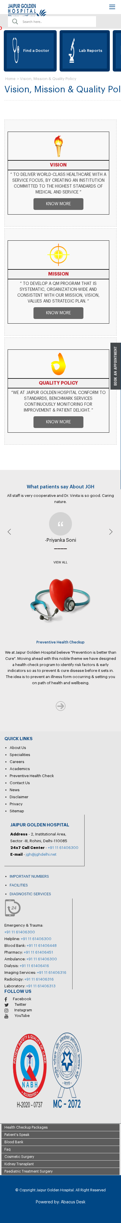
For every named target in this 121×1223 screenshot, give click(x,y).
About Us (18, 748)
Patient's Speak (16, 1135)
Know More (58, 204)
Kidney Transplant (19, 1164)
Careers (17, 762)
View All (60, 562)
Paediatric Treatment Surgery (28, 1171)
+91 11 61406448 (42, 945)
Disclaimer (19, 797)
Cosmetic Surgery (19, 1157)
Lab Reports (88, 50)
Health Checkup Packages (26, 1127)
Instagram (23, 1010)
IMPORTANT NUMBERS (29, 876)
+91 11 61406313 (41, 986)
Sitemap (17, 811)
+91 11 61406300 (63, 848)
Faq (7, 1149)
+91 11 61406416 (34, 966)
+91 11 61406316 (51, 972)
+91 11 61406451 (38, 952)
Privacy (16, 804)
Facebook (22, 999)
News (15, 790)
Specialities (20, 755)
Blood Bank (13, 1142)
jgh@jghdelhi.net (41, 854)
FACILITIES (19, 885)
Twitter (20, 1004)
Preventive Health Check (32, 776)
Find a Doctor (33, 50)
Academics (20, 769)
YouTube (22, 1016)
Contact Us (20, 783)
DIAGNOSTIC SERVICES (30, 894)
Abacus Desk (72, 1202)
